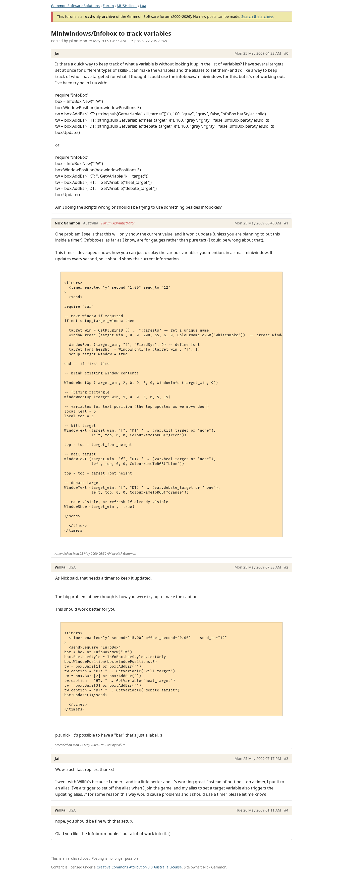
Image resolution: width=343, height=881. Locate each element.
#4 (286, 810)
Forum (108, 5)
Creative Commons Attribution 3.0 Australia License (139, 867)
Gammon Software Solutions (75, 5)
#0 (286, 53)
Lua (143, 5)
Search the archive (257, 16)
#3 (286, 758)
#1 (286, 223)
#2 (286, 567)
